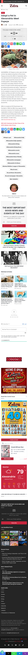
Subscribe (3, 605)
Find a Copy (14, 359)
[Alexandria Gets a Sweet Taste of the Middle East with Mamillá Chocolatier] (5, 543)
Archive (3, 594)
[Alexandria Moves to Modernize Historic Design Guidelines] (5, 538)
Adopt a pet (7, 137)
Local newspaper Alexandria (14, 176)
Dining (2, 599)
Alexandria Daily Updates (14, 140)
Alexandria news (14, 153)
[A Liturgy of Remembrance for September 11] (23, 538)
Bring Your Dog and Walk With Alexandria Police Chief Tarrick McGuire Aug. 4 (7, 301)
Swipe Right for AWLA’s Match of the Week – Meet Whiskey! (21, 285)
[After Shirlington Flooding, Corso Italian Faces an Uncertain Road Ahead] (14, 538)
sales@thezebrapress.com (7, 629)
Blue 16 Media (18, 641)
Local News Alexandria (14, 172)
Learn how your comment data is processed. (13, 336)
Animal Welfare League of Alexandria (14, 166)
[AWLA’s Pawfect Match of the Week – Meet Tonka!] (21, 294)
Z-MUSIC (3, 610)
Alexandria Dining (14, 144)
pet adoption (14, 179)
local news (14, 169)
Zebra (4, 24)
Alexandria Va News (14, 163)
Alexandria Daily (19, 137)
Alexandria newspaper (14, 160)
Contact (3, 603)
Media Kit (3, 608)
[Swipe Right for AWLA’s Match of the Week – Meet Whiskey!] (21, 279)
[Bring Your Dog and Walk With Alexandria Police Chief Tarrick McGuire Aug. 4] (7, 294)
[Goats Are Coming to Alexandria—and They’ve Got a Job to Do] (5, 533)
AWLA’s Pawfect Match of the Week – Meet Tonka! (20, 300)
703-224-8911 (14, 628)
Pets (7, 9)
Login (25, 324)
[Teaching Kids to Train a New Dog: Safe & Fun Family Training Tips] (7, 279)
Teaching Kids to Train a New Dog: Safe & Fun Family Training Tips (7, 285)
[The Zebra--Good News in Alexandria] (14, 5)
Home (3, 9)
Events (2, 596)
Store (2, 601)
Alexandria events (14, 150)
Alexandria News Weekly (14, 156)
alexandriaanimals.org (9, 119)
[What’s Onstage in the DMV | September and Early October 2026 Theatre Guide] (23, 533)
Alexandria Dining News (14, 147)
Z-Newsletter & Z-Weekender (8, 612)
